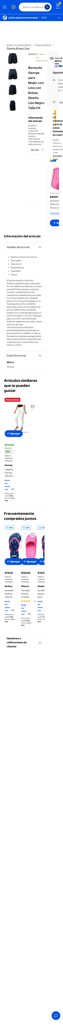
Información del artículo (22, 236)
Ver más (35, 149)
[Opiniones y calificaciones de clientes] (40, 641)
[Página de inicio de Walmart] (13, 7)
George (32, 53)
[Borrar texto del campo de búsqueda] (42, 7)
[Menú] (5, 7)
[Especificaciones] (40, 355)
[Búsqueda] (47, 7)
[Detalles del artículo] (40, 247)
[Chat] (56, 1015)
